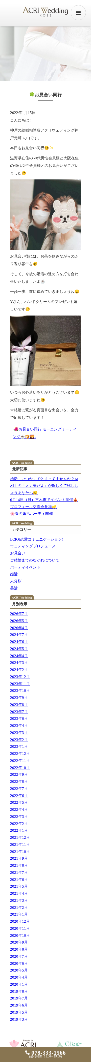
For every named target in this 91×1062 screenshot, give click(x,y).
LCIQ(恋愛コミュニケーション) (36, 539)
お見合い (17, 553)
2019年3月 (19, 1019)
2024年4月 (19, 656)
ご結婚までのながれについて (34, 560)
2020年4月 (19, 977)
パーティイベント (25, 567)
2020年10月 (20, 935)
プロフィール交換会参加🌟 (33, 507)
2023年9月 (19, 698)
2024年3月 (19, 663)
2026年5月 (19, 621)
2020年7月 (19, 956)
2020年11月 (20, 928)
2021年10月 (20, 852)
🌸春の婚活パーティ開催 (31, 514)
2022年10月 (20, 768)
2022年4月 (19, 809)
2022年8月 (19, 781)
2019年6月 (19, 1005)
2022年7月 (19, 789)
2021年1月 (19, 914)
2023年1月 (19, 746)
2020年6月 (19, 963)
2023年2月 (19, 740)
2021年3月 (19, 900)
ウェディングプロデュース (33, 546)
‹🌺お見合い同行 (27, 429)
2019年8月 (19, 991)
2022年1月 (19, 830)
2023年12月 (20, 677)
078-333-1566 (48, 1053)
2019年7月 (19, 998)
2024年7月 (19, 635)
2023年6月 (19, 718)
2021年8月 (19, 865)
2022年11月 (20, 761)
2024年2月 (19, 670)
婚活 (14, 574)
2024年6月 (19, 642)
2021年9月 (19, 858)
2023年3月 (19, 733)
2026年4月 (19, 628)
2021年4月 (19, 893)
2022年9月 (19, 774)
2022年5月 (19, 802)
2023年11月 (20, 684)
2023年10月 (20, 691)
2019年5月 (19, 1012)
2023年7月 (19, 712)
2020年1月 (19, 984)
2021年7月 (19, 872)
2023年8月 (19, 705)
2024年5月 (19, 649)
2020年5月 (19, 970)
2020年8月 (19, 949)
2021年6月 (19, 880)
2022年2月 (19, 824)
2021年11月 (20, 844)
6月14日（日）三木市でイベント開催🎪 (44, 500)
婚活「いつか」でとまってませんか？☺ (44, 479)
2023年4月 (19, 726)
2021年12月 (20, 837)
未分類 (15, 581)
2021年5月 (19, 886)
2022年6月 (19, 796)
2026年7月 (19, 614)
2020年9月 (19, 942)
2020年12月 (20, 921)
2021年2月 (19, 907)
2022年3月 (19, 817)
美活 (14, 588)
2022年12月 (20, 754)
